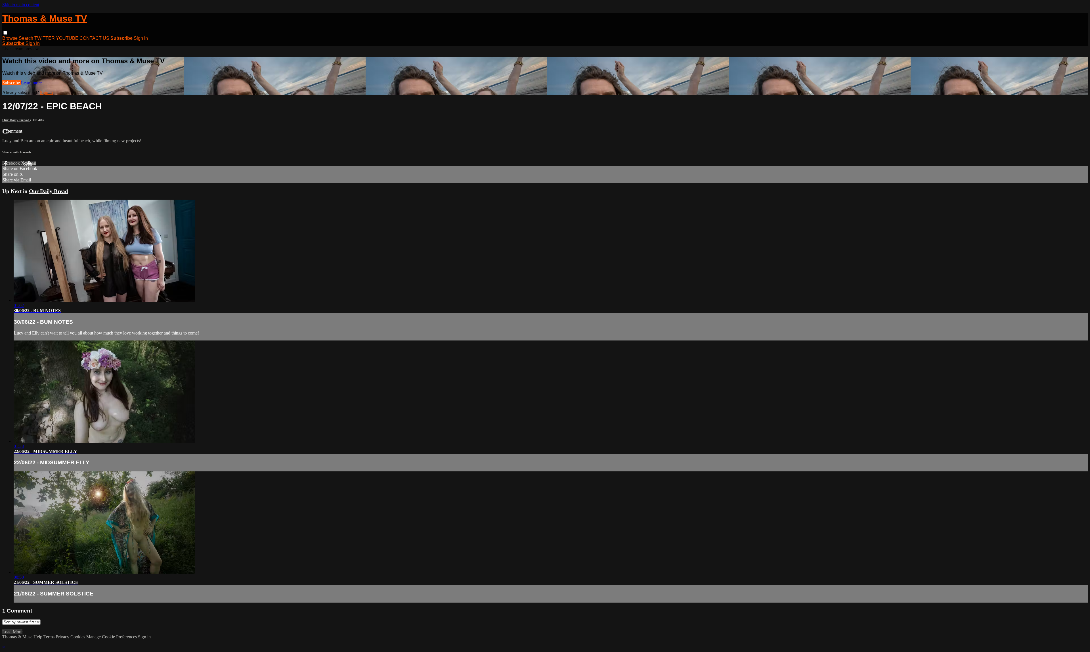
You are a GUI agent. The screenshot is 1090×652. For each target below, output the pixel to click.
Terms (49, 636)
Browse (10, 38)
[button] (5, 33)
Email (31, 163)
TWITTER (44, 38)
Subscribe (11, 82)
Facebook (11, 163)
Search (26, 38)
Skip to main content (20, 4)
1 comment (12, 131)
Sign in (141, 38)
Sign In (33, 43)
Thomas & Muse (17, 636)
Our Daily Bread (16, 120)
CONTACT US (94, 38)
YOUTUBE (67, 38)
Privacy (63, 636)
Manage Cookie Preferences (112, 636)
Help (38, 636)
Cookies (78, 636)
